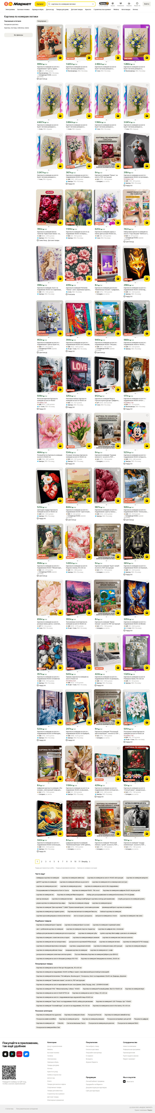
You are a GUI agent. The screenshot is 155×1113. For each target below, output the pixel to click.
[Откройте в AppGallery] (19, 1056)
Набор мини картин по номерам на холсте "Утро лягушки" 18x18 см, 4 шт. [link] (136, 233)
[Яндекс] (149, 1110)
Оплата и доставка (92, 1049)
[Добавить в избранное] (60, 27)
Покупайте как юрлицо (94, 1052)
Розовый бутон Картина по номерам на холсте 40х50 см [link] (49, 456)
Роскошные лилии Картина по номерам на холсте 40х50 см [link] (134, 732)
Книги (49, 1081)
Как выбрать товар (92, 1046)
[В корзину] (60, 57)
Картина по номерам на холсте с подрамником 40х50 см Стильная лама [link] (77, 343)
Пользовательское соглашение (27, 1109)
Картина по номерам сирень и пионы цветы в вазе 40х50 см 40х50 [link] (105, 233)
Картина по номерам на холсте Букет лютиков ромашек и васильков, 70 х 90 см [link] (47, 176)
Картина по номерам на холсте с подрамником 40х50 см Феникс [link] (135, 623)
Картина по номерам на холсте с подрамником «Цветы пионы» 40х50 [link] (106, 511)
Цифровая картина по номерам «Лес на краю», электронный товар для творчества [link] (49, 789)
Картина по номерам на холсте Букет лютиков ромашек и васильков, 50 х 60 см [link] (105, 68)
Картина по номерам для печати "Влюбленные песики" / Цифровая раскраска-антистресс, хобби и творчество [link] (107, 289)
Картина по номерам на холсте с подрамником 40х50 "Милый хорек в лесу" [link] (49, 567)
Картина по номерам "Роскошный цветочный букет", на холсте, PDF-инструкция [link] (107, 732)
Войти (146, 4)
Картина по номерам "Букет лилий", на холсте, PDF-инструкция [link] (107, 567)
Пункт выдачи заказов (130, 1056)
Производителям (129, 1052)
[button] (42, 21)
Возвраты (89, 1059)
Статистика (9, 1109)
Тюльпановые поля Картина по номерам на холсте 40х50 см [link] (76, 623)
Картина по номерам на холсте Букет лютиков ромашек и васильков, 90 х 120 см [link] (47, 126)
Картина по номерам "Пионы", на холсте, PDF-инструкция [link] (106, 176)
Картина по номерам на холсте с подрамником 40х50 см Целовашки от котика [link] (136, 176)
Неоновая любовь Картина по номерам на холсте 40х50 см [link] (76, 399)
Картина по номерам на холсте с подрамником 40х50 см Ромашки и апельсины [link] (78, 176)
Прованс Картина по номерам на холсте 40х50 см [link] (77, 678)
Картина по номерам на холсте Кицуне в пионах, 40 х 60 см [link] (76, 567)
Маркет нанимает (129, 1059)
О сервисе (89, 1056)
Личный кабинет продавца (95, 1081)
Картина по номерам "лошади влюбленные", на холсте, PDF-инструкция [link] (134, 844)
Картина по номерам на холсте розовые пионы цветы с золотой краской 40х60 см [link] (48, 623)
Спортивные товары (54, 1087)
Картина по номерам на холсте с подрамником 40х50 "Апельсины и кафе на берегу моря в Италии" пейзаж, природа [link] (136, 511)
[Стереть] (93, 4)
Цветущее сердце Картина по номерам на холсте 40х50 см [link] (47, 511)
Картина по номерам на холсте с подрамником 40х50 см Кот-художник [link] (135, 399)
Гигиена (50, 1056)
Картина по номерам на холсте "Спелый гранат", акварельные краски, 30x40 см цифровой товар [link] (135, 789)
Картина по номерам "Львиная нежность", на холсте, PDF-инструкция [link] (105, 456)
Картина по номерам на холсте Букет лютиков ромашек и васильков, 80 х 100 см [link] (76, 126)
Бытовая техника (53, 1052)
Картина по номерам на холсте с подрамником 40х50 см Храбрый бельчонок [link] (77, 732)
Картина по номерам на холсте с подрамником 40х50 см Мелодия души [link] (48, 732)
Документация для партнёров (96, 1087)
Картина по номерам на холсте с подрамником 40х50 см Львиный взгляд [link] (135, 567)
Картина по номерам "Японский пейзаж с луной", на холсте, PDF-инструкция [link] (106, 844)
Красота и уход (52, 1071)
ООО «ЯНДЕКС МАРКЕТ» (143, 1107)
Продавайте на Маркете (94, 1084)
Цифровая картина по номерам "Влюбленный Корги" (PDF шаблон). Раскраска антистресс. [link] (78, 844)
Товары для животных (55, 1090)
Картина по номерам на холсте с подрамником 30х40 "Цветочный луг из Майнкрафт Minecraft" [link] (77, 511)
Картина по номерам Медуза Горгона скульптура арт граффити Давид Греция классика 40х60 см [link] (106, 399)
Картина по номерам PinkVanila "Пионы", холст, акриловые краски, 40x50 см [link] (78, 289)
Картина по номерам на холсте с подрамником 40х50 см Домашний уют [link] (107, 678)
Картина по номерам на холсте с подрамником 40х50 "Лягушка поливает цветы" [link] (106, 343)
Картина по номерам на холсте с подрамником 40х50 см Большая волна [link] (48, 844)
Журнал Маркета (92, 1062)
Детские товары (53, 1097)
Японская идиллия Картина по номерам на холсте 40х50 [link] (47, 399)
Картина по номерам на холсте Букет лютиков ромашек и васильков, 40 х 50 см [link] (76, 68)
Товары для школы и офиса (56, 1084)
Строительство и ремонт (56, 1094)
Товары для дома (53, 1065)
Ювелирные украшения (55, 1100)
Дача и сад (51, 1078)
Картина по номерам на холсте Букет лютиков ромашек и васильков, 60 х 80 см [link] (134, 126)
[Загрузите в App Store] (5, 1056)
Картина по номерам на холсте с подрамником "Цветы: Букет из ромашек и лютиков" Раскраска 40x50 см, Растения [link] (48, 343)
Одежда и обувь (53, 1062)
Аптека (49, 1068)
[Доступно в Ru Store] (26, 1056)
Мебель (50, 1049)
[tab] (10, 9)
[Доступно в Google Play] (12, 1056)
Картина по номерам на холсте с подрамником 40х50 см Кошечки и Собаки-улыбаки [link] (107, 789)
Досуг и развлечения (54, 1046)
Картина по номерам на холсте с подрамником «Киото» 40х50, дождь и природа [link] (135, 343)
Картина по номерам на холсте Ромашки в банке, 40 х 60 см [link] (134, 678)
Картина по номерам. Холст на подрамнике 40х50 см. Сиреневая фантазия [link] (49, 289)
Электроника (51, 1059)
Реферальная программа (131, 1049)
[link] (47, 877)
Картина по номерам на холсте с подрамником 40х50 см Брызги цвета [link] (135, 456)
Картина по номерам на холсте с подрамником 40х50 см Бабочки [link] (48, 678)
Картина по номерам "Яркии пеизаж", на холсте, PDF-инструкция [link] (107, 623)
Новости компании (129, 1046)
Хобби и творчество (54, 1075)
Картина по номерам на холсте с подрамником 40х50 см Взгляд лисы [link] (135, 289)
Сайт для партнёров (93, 1091)
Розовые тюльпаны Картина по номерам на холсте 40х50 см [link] (76, 456)
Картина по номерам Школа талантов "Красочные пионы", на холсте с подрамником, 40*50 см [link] (48, 233)
